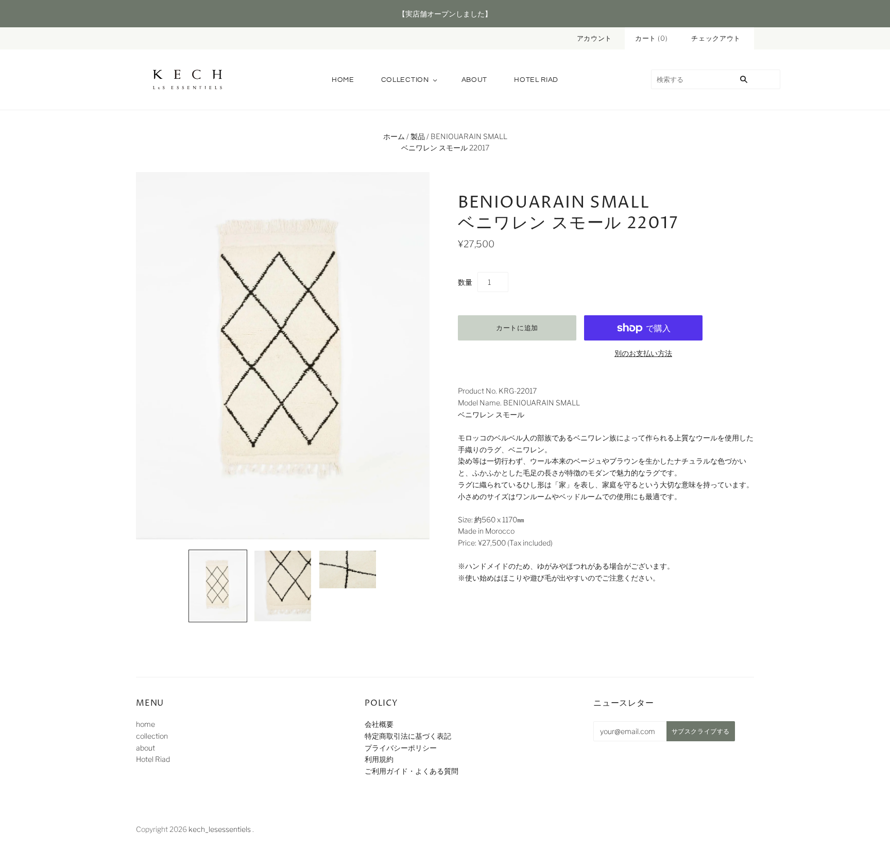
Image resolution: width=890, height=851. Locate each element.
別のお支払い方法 (643, 353)
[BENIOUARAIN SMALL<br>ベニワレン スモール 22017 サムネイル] (218, 586)
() (651, 38)
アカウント (594, 38)
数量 (465, 282)
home (343, 79)
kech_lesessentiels (220, 829)
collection (405, 79)
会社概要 (379, 724)
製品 (417, 136)
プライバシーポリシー (401, 747)
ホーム (394, 136)
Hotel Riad (536, 79)
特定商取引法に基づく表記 (408, 735)
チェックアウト (716, 38)
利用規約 (379, 759)
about (474, 79)
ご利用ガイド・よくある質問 (411, 771)
